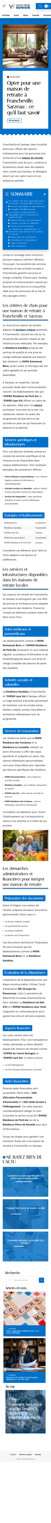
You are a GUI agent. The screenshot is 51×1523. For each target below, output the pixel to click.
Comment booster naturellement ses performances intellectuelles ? (25, 1177)
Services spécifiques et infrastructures (28, 206)
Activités (12, 1329)
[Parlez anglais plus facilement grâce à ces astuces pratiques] (24, 1308)
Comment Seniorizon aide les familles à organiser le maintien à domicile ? (25, 1413)
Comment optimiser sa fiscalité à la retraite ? (25, 1242)
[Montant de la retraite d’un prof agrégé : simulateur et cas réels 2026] (24, 1355)
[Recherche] (40, 6)
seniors (38, 405)
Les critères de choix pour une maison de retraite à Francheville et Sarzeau (27, 202)
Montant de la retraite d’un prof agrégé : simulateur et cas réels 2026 (22, 1378)
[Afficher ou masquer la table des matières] (39, 194)
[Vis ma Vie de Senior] (19, 6)
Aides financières (18, 246)
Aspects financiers (19, 243)
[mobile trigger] (5, 6)
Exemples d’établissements (23, 209)
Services (15, 1399)
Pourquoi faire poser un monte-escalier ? (25, 1209)
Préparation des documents (23, 237)
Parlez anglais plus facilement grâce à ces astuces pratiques (22, 1332)
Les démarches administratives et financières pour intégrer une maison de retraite (26, 231)
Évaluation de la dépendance (24, 240)
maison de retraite (32, 157)
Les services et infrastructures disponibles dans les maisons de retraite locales (24, 214)
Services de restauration (22, 226)
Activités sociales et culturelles (25, 223)
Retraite (16, 121)
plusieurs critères (25, 329)
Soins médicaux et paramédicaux (26, 220)
